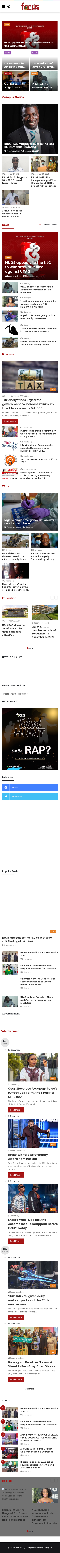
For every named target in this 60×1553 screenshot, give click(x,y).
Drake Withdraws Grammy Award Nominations (28, 1157)
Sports (7, 53)
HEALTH (8, 73)
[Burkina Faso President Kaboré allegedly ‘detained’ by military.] (44, 540)
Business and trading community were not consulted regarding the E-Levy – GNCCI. (38, 433)
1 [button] (28, 648)
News (7, 24)
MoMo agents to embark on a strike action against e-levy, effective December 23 (36, 475)
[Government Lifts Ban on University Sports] (15, 60)
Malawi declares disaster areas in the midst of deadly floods (38, 343)
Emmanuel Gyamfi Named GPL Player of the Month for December (42, 68)
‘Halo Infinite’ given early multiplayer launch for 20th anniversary (28, 1300)
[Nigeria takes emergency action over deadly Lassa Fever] (10, 316)
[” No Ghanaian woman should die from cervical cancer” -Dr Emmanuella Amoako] (10, 301)
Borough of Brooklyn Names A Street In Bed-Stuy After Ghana (31, 1364)
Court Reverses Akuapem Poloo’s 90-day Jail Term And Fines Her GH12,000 (33, 1092)
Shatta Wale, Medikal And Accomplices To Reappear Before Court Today (33, 1224)
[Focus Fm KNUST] (30, 6)
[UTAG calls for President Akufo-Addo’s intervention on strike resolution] (44, 81)
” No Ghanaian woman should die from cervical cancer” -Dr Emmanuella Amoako (38, 304)
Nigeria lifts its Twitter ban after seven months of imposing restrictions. (15, 587)
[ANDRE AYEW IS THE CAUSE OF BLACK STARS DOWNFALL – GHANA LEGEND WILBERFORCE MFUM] (10, 1439)
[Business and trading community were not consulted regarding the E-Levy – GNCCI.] (10, 431)
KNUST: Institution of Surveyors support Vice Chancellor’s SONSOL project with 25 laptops (43, 181)
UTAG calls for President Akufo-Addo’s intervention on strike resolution (43, 89)
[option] (30, 56)
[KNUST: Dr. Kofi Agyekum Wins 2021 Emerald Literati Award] (15, 164)
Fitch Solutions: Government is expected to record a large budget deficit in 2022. (36, 448)
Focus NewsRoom (14, 276)
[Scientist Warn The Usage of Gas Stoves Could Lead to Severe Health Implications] (15, 81)
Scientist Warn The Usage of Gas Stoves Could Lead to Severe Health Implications (37, 981)
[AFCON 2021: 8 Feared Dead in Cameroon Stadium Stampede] (10, 1453)
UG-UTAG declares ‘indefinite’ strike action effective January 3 (13, 630)
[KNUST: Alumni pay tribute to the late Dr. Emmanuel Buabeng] (30, 129)
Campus (46, 224)
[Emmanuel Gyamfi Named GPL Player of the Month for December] (44, 60)
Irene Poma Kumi (13, 151)
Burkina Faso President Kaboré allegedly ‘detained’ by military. (43, 556)
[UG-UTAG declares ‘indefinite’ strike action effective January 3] (15, 611)
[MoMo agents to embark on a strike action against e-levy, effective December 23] (10, 473)
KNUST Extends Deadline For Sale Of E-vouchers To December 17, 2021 (44, 632)
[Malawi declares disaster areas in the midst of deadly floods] (10, 342)
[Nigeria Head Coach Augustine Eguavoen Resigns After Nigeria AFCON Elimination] (10, 1466)
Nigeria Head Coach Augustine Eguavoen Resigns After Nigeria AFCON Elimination (37, 1464)
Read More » (10, 421)
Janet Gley (14, 1084)
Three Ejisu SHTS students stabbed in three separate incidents (38, 330)
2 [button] (30, 648)
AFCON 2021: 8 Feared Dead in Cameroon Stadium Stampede (36, 1450)
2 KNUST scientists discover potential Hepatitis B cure (12, 213)
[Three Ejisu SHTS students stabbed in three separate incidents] (10, 329)
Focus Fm (48, 1548)
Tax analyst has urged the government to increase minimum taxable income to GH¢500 (28, 404)
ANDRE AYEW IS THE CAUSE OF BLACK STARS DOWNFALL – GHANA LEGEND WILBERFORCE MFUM (39, 1437)
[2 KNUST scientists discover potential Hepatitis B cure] (15, 197)
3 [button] (32, 648)
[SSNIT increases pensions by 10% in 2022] (10, 460)
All (40, 224)
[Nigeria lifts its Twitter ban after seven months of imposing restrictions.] (15, 571)
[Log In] (8, 7)
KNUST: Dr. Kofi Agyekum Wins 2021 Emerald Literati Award (15, 180)
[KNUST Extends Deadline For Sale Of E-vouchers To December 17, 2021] (45, 612)
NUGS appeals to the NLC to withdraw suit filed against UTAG (29, 44)
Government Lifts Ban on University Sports (14, 67)
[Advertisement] (30, 834)
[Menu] (3, 7)
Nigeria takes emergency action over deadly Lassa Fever (37, 317)
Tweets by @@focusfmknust (15, 694)
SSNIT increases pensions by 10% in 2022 (38, 461)
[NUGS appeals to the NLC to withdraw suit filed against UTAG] (30, 35)
